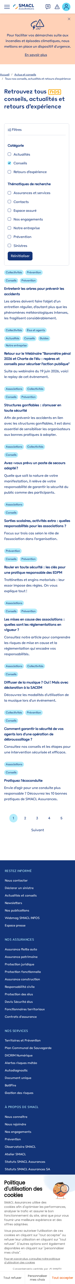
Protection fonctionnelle (23, 972)
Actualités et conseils (21, 895)
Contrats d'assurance (21, 1017)
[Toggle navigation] (7, 7)
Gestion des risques (19, 1093)
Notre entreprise (27, 228)
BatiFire (10, 1085)
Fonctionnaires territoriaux (25, 1009)
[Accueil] (23, 7)
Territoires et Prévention (23, 1040)
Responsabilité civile (20, 987)
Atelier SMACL (15, 1154)
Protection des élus (19, 994)
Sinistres (20, 246)
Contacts (21, 202)
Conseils (20, 163)
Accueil (4, 74)
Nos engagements (28, 219)
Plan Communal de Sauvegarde (28, 1048)
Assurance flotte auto (21, 949)
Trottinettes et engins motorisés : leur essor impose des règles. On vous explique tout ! (34, 585)
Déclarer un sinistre (19, 888)
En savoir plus (36, 55)
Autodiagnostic (16, 1070)
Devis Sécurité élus (19, 1002)
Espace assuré (25, 210)
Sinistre (57, 6)
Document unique (18, 1078)
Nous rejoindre (15, 1124)
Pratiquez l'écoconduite (23, 780)
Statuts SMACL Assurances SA (27, 1169)
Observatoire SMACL (20, 1147)
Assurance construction (22, 979)
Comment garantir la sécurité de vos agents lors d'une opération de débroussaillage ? (34, 734)
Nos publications (17, 910)
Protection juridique (19, 964)
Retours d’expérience (30, 172)
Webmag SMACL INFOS (22, 918)
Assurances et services (32, 193)
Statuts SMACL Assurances (25, 1162)
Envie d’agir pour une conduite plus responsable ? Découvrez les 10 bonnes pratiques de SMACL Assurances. (35, 793)
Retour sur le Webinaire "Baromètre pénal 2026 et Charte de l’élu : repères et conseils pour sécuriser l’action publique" (37, 358)
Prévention (22, 237)
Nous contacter (16, 880)
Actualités (22, 154)
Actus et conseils (25, 74)
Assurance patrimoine (21, 957)
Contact (48, 6)
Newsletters (13, 903)
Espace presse (15, 925)
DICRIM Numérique (18, 1055)
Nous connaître (16, 1117)
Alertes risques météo (21, 1063)
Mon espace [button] (66, 7)
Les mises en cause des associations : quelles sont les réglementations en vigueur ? (34, 624)
